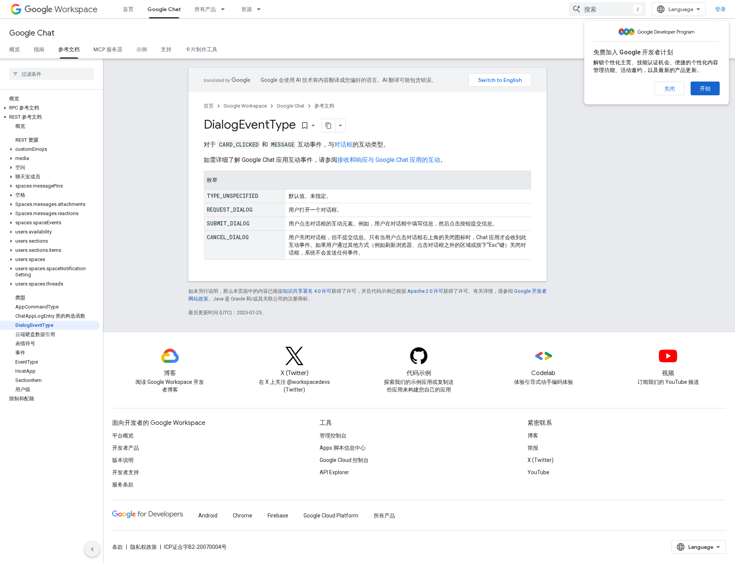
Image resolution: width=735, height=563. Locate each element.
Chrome (242, 515)
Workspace (76, 9)
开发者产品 (125, 448)
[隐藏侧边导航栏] (92, 549)
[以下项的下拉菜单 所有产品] (225, 9)
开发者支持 (125, 472)
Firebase (278, 515)
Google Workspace (245, 106)
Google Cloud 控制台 (344, 460)
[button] (50, 108)
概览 (14, 49)
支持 (166, 49)
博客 (533, 435)
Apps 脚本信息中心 (343, 448)
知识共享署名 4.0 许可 (307, 291)
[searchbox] (51, 74)
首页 (128, 9)
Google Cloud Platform (331, 515)
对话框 (343, 144)
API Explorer (334, 472)
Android (207, 515)
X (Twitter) (541, 460)
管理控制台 (333, 435)
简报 (533, 448)
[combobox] (607, 9)
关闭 (669, 88)
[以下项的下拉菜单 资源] (261, 9)
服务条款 (123, 484)
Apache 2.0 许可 (425, 291)
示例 (141, 49)
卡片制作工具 (201, 49)
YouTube (538, 472)
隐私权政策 (143, 547)
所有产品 (205, 9)
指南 (39, 49)
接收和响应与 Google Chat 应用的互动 (388, 159)
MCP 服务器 (107, 49)
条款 (117, 547)
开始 (705, 88)
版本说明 (123, 460)
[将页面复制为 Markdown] (328, 125)
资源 (246, 9)
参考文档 (69, 49)
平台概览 (123, 435)
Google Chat (164, 9)
